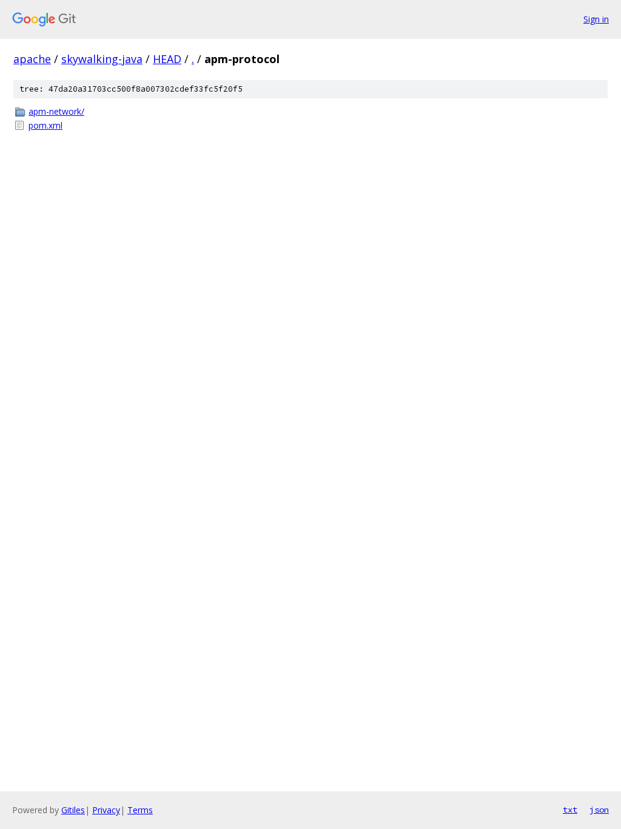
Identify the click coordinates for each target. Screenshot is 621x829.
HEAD (167, 59)
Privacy (106, 810)
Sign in (596, 19)
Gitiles (73, 810)
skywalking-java (102, 59)
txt (570, 809)
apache (32, 59)
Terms (140, 810)
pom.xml (45, 125)
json (599, 809)
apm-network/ (56, 111)
